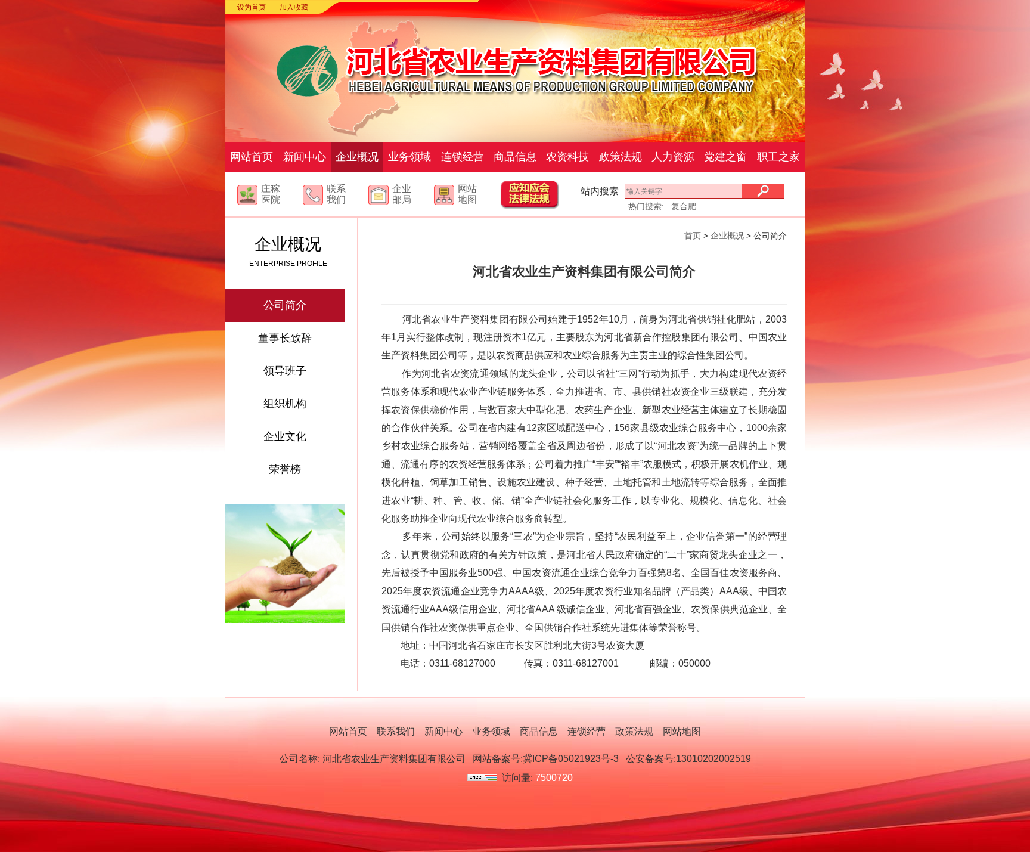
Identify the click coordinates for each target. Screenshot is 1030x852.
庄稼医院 (270, 194)
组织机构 (284, 404)
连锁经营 (462, 157)
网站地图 (467, 194)
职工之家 (778, 157)
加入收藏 (294, 7)
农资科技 (567, 157)
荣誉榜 (285, 469)
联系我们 (336, 194)
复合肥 (683, 206)
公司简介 (284, 305)
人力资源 (672, 157)
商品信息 (515, 157)
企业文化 (284, 436)
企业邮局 (401, 194)
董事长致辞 (285, 338)
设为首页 (251, 7)
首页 (692, 235)
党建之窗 (725, 157)
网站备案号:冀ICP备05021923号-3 (546, 759)
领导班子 (284, 371)
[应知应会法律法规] (541, 205)
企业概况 (357, 157)
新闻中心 (304, 157)
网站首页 (251, 157)
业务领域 (409, 157)
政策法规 (620, 157)
